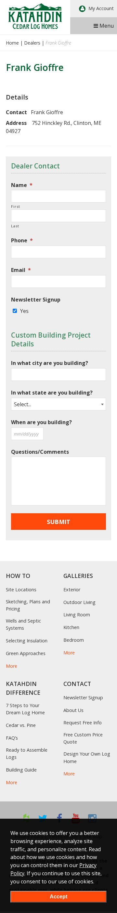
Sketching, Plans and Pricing (28, 605)
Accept (58, 896)
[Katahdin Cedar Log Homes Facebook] (59, 818)
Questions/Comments (40, 452)
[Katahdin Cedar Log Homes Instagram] (92, 818)
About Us (73, 710)
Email (21, 270)
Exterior (71, 589)
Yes (24, 311)
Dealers (32, 43)
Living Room (76, 614)
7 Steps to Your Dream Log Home (25, 709)
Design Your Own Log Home (86, 757)
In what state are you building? (52, 392)
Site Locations (21, 589)
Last (15, 225)
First (15, 206)
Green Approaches (26, 653)
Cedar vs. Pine (21, 725)
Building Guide (21, 770)
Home (12, 43)
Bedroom (73, 640)
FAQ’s (12, 738)
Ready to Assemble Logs (26, 753)
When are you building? (41, 422)
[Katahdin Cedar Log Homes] (35, 16)
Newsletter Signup (35, 299)
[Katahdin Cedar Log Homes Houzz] (26, 818)
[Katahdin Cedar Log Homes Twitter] (42, 818)
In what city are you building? (49, 363)
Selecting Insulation (26, 641)
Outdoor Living (79, 602)
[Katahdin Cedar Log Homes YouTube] (76, 818)
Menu (106, 25)
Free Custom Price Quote (83, 738)
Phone (22, 240)
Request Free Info (82, 722)
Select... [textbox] (22, 404)
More (11, 666)
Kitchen (71, 627)
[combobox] (58, 404)
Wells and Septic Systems (23, 624)
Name (21, 185)
